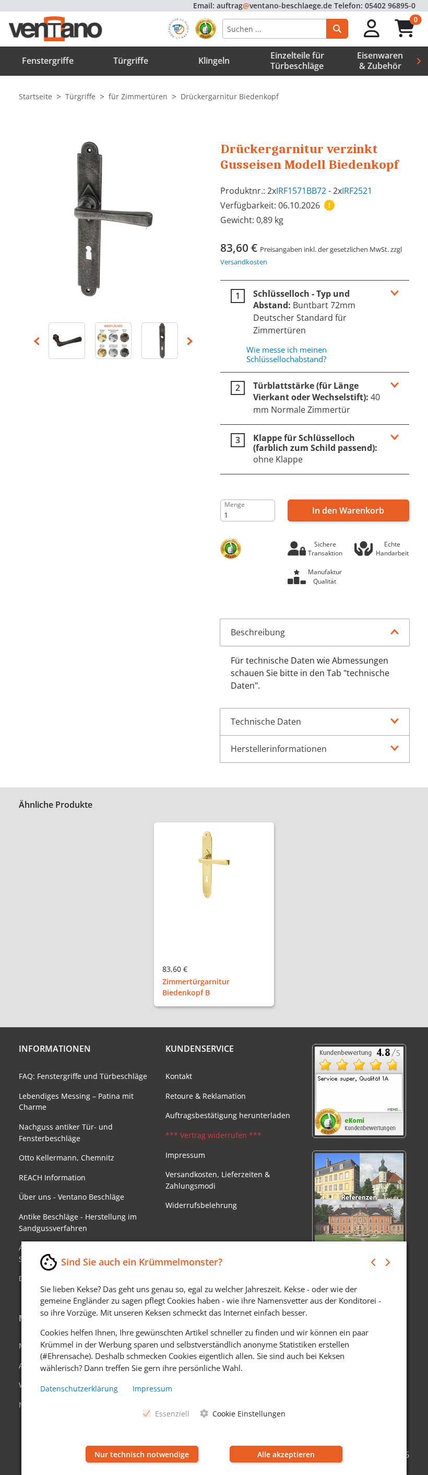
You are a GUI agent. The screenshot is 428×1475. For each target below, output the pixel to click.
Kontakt (178, 1076)
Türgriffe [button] (130, 60)
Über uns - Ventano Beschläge (71, 1197)
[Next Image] (190, 340)
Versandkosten (243, 261)
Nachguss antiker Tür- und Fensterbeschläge (66, 1132)
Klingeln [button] (214, 60)
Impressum (185, 1155)
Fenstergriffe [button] (48, 60)
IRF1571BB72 (301, 190)
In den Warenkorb (348, 510)
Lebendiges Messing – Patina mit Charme (76, 1101)
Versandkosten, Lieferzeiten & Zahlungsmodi (217, 1180)
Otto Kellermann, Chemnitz (66, 1158)
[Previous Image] (36, 340)
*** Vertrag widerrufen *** (213, 1135)
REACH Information (52, 1177)
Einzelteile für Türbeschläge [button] (297, 60)
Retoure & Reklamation (205, 1096)
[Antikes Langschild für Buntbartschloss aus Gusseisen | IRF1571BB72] (159, 340)
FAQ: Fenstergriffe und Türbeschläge (83, 1076)
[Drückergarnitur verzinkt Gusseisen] (113, 218)
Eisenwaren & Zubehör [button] (380, 60)
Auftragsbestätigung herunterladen (227, 1115)
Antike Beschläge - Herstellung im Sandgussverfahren (78, 1222)
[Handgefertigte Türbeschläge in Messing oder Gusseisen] (113, 340)
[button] (371, 29)
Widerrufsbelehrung (201, 1205)
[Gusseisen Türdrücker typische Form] (67, 340)
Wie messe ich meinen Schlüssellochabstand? (286, 354)
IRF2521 (357, 190)
